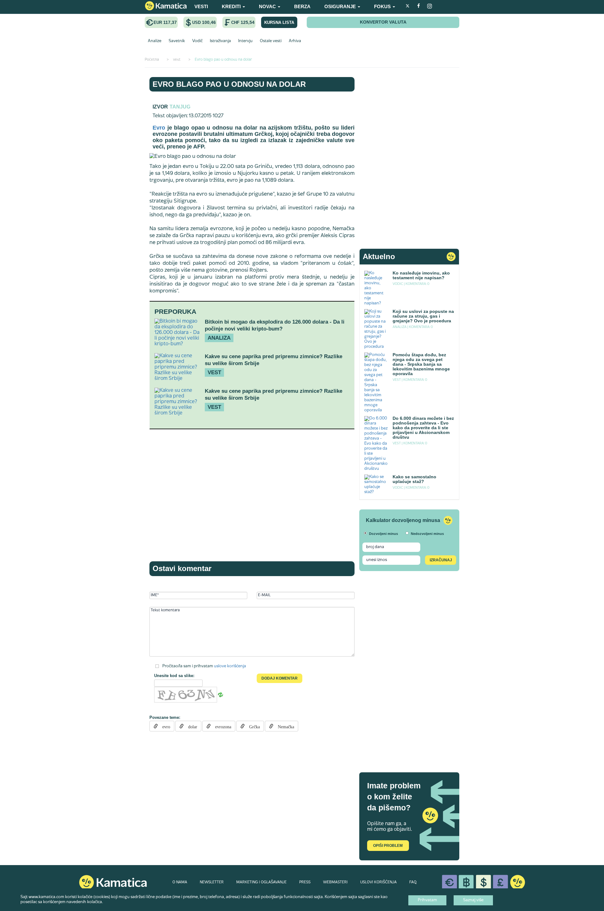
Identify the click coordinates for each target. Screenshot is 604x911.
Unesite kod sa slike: (174, 675)
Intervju (245, 41)
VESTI (201, 6)
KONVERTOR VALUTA (383, 22)
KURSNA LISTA (279, 22)
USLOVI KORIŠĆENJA (378, 882)
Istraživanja (220, 41)
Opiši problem (388, 845)
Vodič (197, 41)
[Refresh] (220, 695)
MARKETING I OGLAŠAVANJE (261, 882)
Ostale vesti (271, 41)
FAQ (413, 882)
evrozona (221, 726)
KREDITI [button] (232, 6)
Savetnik (177, 41)
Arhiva (295, 41)
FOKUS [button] (383, 6)
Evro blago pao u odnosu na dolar (229, 84)
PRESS (304, 882)
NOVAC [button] (268, 6)
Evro (159, 128)
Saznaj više (473, 900)
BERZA (302, 6)
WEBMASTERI (335, 882)
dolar (190, 726)
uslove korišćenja (230, 666)
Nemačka (283, 726)
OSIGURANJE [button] (340, 6)
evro (164, 726)
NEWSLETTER (212, 882)
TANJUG (180, 106)
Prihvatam (427, 900)
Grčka (252, 726)
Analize (154, 41)
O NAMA (179, 882)
